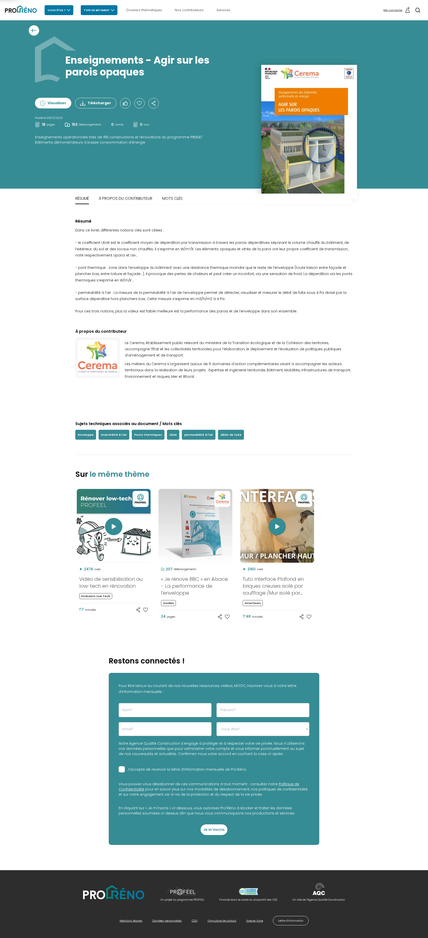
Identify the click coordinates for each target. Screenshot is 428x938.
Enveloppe (86, 435)
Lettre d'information (290, 921)
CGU (195, 921)
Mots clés (172, 198)
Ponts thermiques (148, 435)
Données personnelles (167, 921)
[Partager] (153, 103)
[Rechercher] (418, 10)
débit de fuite (230, 435)
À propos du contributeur (125, 198)
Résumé (82, 198)
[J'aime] (139, 103)
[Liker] (125, 103)
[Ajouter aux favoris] (145, 609)
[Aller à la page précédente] (34, 30)
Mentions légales (131, 921)
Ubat (173, 435)
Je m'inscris (214, 829)
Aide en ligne (254, 921)
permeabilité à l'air (198, 435)
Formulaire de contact (222, 921)
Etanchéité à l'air (114, 435)
